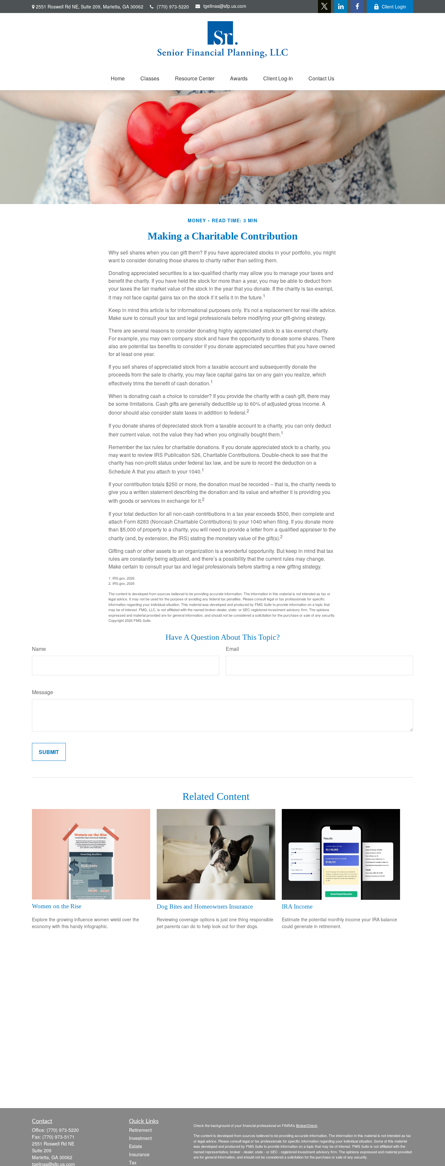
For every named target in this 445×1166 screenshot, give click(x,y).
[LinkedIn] (340, 6)
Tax (132, 1162)
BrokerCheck (306, 1125)
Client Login (394, 6)
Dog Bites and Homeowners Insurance (205, 906)
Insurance (139, 1154)
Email (232, 648)
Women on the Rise (56, 906)
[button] (118, 78)
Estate (135, 1146)
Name (39, 648)
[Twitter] (324, 6)
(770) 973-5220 (173, 6)
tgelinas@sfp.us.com (224, 6)
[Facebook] (357, 6)
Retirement (140, 1130)
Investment (140, 1138)
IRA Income (297, 906)
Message (42, 692)
